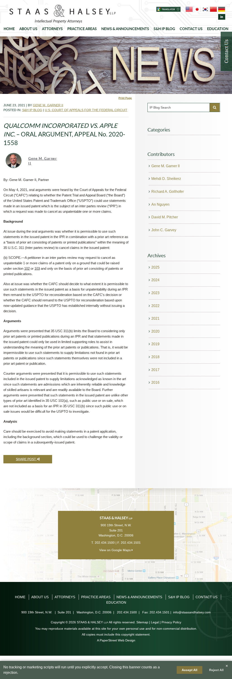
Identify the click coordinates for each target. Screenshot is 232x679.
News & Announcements (125, 29)
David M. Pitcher (164, 217)
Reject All (216, 670)
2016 (155, 382)
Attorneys (52, 29)
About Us (28, 29)
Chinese (213, 9)
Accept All (189, 670)
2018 (155, 357)
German (221, 9)
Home (9, 29)
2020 (155, 331)
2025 (155, 267)
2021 (155, 318)
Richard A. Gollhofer (167, 191)
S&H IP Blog (164, 29)
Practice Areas (82, 29)
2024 (155, 280)
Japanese (197, 9)
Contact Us (191, 29)
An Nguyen (160, 204)
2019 (155, 344)
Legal (155, 622)
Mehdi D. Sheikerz (166, 179)
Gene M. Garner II (48, 105)
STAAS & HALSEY (92, 622)
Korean (205, 9)
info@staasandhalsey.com (192, 612)
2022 (155, 306)
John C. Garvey (163, 230)
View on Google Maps (115, 550)
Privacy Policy (171, 622)
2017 (155, 370)
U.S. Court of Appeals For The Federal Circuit (86, 110)
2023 (155, 293)
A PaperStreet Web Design (116, 640)
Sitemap (142, 622)
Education (217, 29)
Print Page (125, 98)
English (189, 9)
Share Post (26, 459)
